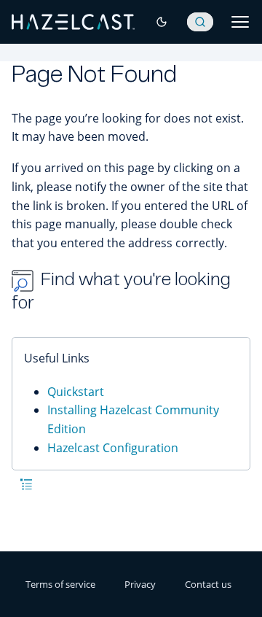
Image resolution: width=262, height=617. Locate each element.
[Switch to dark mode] (161, 22)
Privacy (140, 584)
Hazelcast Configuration (112, 448)
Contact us (208, 584)
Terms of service (60, 584)
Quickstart (75, 392)
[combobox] (200, 22)
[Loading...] (200, 22)
